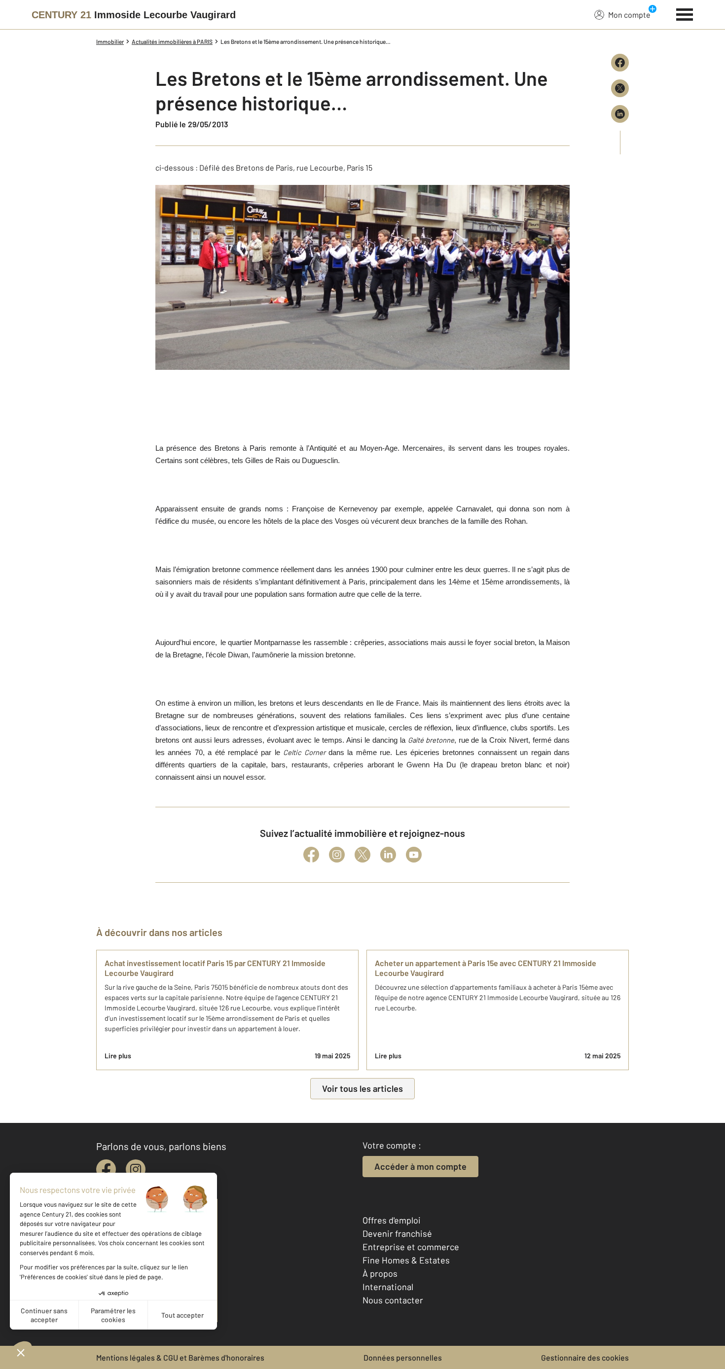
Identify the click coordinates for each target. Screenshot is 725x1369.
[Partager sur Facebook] (620, 63)
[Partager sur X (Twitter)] (620, 88)
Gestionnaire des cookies (585, 1357)
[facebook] (106, 1169)
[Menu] (684, 13)
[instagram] (135, 1169)
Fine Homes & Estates (406, 1260)
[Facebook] (311, 855)
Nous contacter (392, 1300)
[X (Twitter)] (362, 855)
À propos (380, 1273)
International (387, 1286)
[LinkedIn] (388, 855)
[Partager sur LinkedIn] (620, 114)
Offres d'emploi (391, 1220)
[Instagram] (337, 855)
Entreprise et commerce (410, 1246)
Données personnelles (402, 1357)
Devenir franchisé (397, 1233)
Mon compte (629, 14)
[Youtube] (414, 855)
